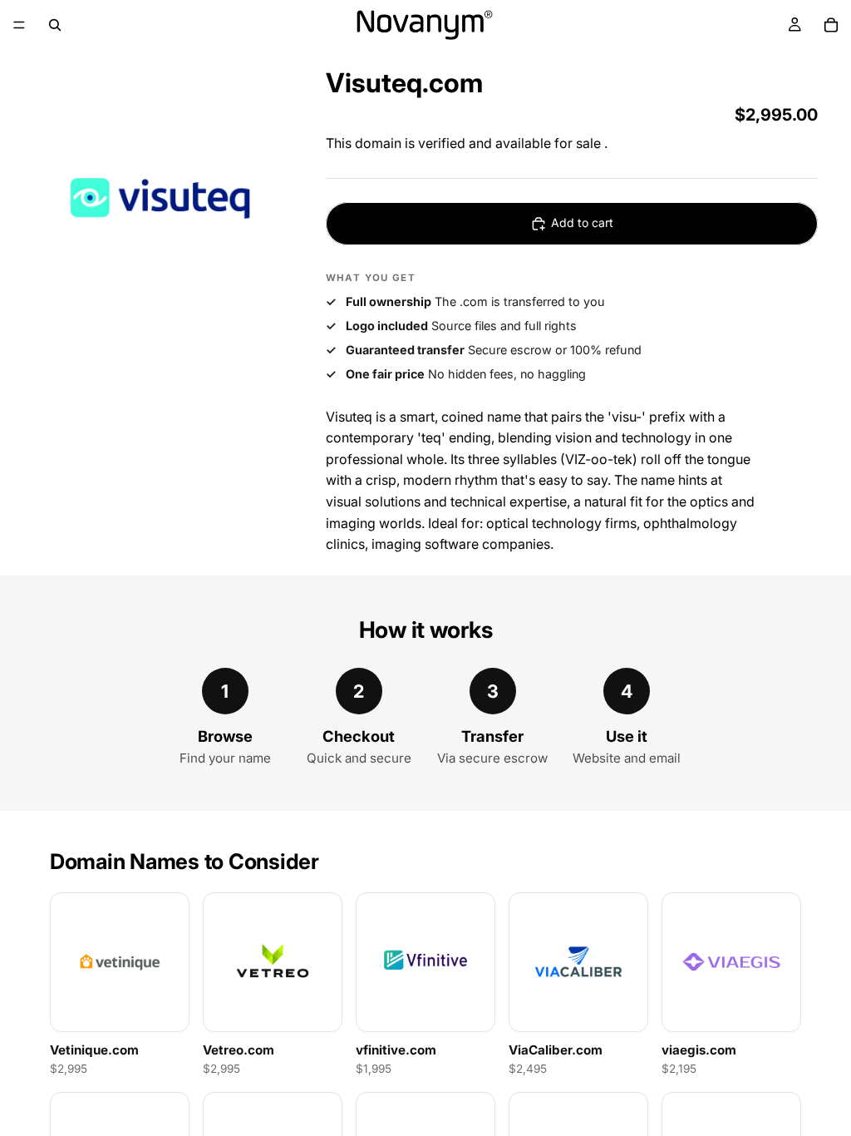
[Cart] (831, 25)
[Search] (55, 25)
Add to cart (582, 222)
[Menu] (19, 25)
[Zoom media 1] (159, 197)
